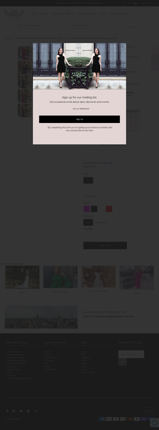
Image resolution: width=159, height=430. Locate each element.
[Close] (122, 46)
